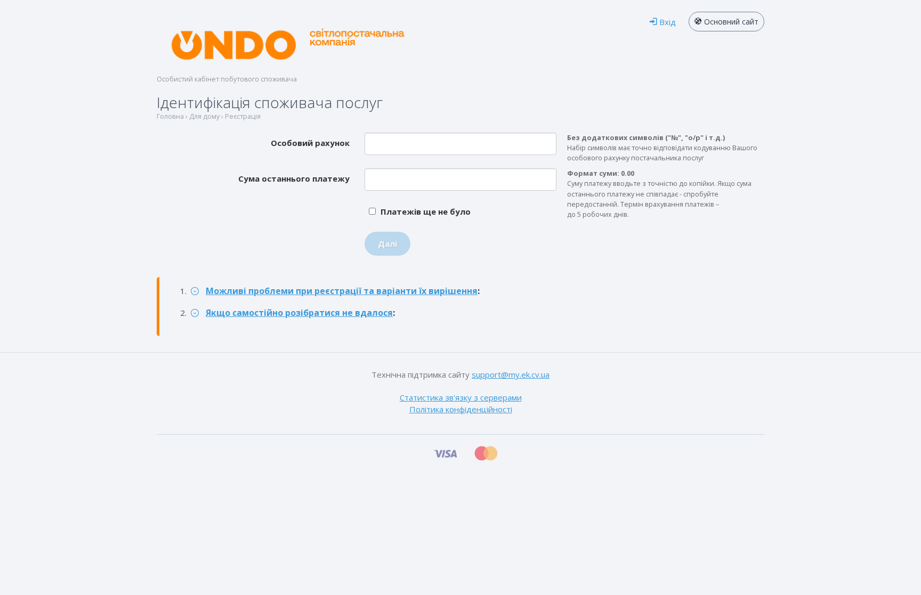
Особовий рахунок (310, 142)
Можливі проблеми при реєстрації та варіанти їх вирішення (342, 291)
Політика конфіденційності (460, 409)
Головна (170, 116)
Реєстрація (243, 116)
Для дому (204, 116)
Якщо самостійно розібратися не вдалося (299, 313)
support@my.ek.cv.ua (511, 374)
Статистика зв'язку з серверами (461, 397)
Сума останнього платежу (294, 178)
